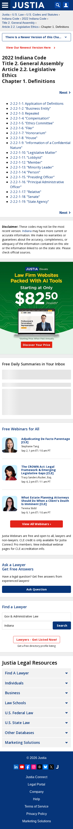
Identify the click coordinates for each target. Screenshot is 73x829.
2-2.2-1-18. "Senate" (25, 196)
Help (36, 799)
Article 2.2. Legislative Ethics (20, 26)
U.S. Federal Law (19, 712)
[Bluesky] (45, 766)
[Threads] (39, 766)
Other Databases (19, 732)
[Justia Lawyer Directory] (57, 766)
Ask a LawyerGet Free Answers (17, 567)
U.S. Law (18, 14)
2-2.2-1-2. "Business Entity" (30, 108)
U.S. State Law (17, 722)
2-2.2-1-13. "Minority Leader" (32, 167)
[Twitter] (51, 766)
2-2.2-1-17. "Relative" (25, 192)
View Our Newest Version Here (29, 47)
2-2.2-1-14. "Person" (25, 172)
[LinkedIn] (16, 766)
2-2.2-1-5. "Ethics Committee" (32, 123)
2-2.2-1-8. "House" (23, 138)
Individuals (14, 683)
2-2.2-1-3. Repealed (24, 113)
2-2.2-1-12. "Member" (26, 162)
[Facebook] (27, 766)
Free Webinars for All (20, 429)
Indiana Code (10, 18)
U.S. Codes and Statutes (42, 14)
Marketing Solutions (22, 742)
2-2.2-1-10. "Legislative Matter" (33, 152)
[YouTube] (21, 766)
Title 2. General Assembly (18, 22)
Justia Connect (36, 777)
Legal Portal (36, 784)
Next (63, 92)
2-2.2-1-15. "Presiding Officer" (32, 177)
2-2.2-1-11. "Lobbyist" (26, 157)
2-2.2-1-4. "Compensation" (30, 118)
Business (12, 692)
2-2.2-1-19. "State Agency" (29, 201)
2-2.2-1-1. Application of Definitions (36, 103)
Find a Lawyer (14, 606)
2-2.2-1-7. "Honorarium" (28, 133)
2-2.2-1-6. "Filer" (22, 128)
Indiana (27, 231)
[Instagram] (33, 766)
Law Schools (15, 702)
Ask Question (36, 589)
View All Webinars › (36, 524)
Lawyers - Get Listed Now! (36, 639)
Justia (6, 14)
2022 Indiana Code (34, 18)
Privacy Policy (36, 814)
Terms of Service (36, 806)
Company (37, 791)
